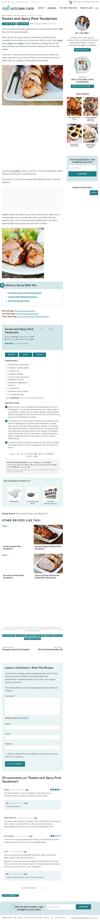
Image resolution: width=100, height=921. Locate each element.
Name (8, 724)
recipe (60, 40)
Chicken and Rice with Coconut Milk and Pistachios (33, 316)
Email (8, 734)
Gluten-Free (39, 635)
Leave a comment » (10, 895)
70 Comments (23, 23)
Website (8, 744)
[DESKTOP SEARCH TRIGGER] (98, 7)
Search (94, 192)
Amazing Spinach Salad (18, 301)
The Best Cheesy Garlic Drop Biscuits (25, 293)
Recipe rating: (11, 718)
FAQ (37, 2)
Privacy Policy (60, 917)
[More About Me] (82, 64)
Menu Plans (86, 8)
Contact (33, 2)
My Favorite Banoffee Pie (50, 649)
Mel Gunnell (38, 23)
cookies (16, 171)
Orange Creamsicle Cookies (16, 649)
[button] (6, 343)
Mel (7, 874)
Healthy (50, 635)
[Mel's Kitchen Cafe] (18, 7)
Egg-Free (29, 635)
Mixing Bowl (14, 501)
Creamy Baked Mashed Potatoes (22, 297)
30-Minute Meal (8, 635)
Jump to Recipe (9, 23)
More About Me (81, 49)
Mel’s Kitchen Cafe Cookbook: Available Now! (86, 2)
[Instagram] (5, 2)
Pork (23, 15)
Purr (96, 918)
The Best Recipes (68, 8)
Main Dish (17, 15)
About (41, 8)
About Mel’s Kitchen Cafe (22, 2)
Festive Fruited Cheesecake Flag (24, 311)
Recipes (52, 8)
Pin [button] (26, 354)
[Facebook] (3, 2)
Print (12, 354)
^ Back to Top (6, 917)
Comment (10, 696)
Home (13, 2)
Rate (40, 354)
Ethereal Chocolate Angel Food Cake (26, 314)
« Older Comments (28, 888)
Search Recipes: (82, 188)
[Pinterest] (8, 2)
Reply (26, 789)
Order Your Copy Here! (81, 86)
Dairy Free (20, 635)
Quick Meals (35, 638)
